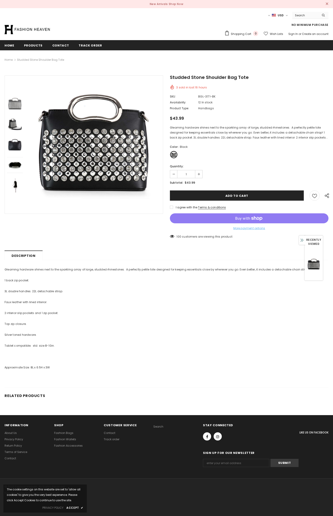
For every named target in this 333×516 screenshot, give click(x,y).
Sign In (293, 34)
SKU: (173, 96)
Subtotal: (176, 183)
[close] (327, 4)
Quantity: (177, 166)
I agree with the (186, 207)
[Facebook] (207, 436)
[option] (94, 144)
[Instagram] (218, 436)
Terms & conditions (212, 207)
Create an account (315, 34)
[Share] (325, 195)
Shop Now (176, 4)
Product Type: (179, 108)
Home (9, 60)
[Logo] (27, 29)
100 (178, 237)
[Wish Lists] (314, 195)
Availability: (178, 102)
